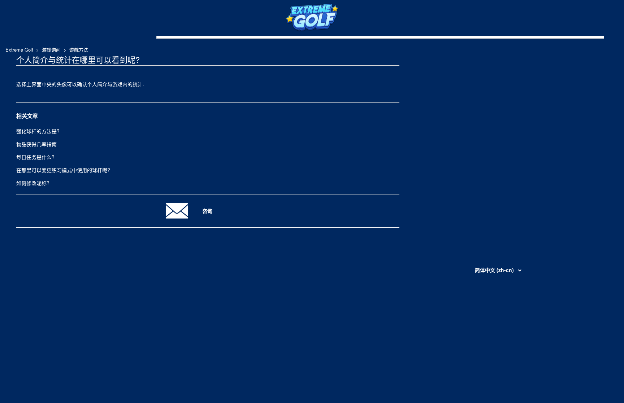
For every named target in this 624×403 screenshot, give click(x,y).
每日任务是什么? (35, 157)
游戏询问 (51, 49)
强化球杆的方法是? (38, 131)
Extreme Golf (19, 49)
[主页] (312, 29)
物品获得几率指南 (36, 144)
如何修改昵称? (32, 183)
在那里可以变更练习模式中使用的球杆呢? (63, 170)
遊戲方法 (78, 49)
